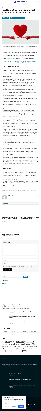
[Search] (38, 2)
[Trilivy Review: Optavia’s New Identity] (20, 293)
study (31, 190)
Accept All (21, 406)
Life (33, 344)
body (11, 341)
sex (9, 348)
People (21, 346)
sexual (12, 348)
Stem (27, 190)
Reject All (14, 406)
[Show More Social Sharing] (26, 18)
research (31, 346)
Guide (12, 344)
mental (6, 346)
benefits (7, 341)
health (17, 344)
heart (14, 190)
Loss (35, 344)
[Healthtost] (20, 1)
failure (10, 190)
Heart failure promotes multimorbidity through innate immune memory (21, 61)
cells (7, 190)
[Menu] (3, 2)
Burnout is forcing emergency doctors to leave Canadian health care (10, 235)
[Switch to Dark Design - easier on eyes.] (36, 1)
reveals (24, 190)
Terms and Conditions (27, 404)
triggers (34, 190)
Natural (10, 346)
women (20, 351)
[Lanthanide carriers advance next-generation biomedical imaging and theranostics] (11, 211)
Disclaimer (36, 404)
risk (3, 348)
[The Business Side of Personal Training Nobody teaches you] (5, 313)
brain (14, 341)
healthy (22, 344)
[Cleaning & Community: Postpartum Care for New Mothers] (5, 323)
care (22, 341)
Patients (18, 346)
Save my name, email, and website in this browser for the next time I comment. (18, 266)
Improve (29, 344)
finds (3, 344)
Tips (32, 348)
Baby (3, 341)
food (9, 344)
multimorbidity (18, 190)
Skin (16, 349)
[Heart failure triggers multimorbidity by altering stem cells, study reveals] (20, 32)
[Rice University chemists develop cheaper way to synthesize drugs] (30, 211)
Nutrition (4, 283)
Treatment (8, 351)
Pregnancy (26, 346)
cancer (18, 341)
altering (3, 190)
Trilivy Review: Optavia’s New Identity (11, 305)
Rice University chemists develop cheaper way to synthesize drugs (30, 218)
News (3, 7)
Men (3, 346)
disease (31, 341)
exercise (35, 341)
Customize (7, 406)
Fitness (6, 344)
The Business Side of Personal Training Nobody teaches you (20, 311)
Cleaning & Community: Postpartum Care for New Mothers (20, 321)
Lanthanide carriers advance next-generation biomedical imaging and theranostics (9, 218)
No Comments (17, 14)
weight (16, 351)
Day (25, 341)
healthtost (6, 14)
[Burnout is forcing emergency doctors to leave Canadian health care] (11, 228)
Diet (28, 341)
